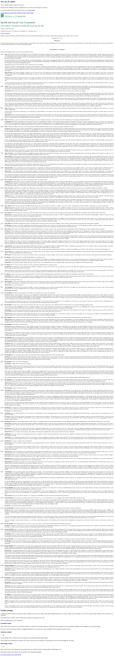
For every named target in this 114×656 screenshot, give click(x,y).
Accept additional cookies (7, 13)
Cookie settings (30, 13)
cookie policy (32, 10)
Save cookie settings (6, 654)
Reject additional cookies (20, 13)
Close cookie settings (16, 654)
